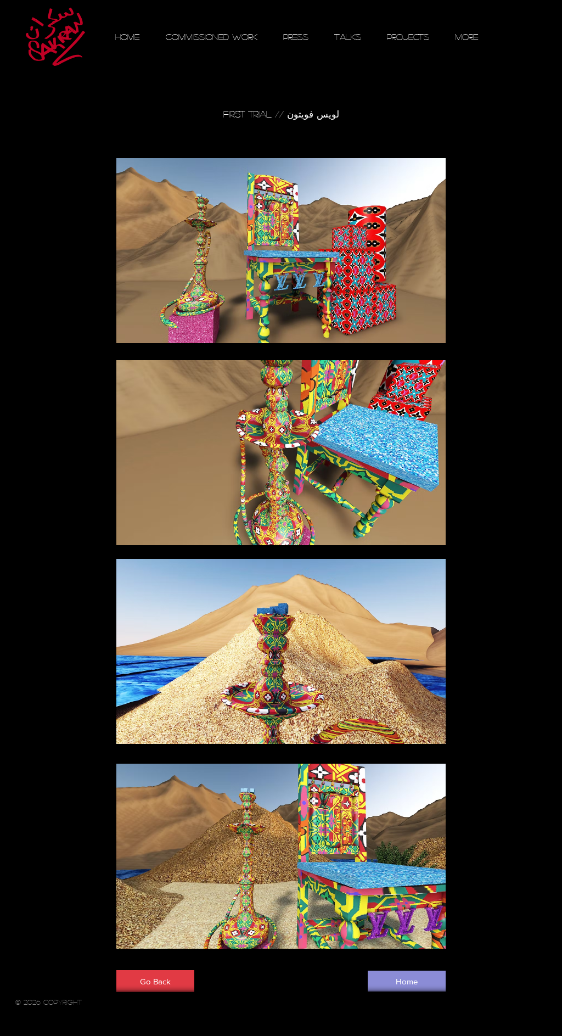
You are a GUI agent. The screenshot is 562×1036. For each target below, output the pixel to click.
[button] (281, 114)
